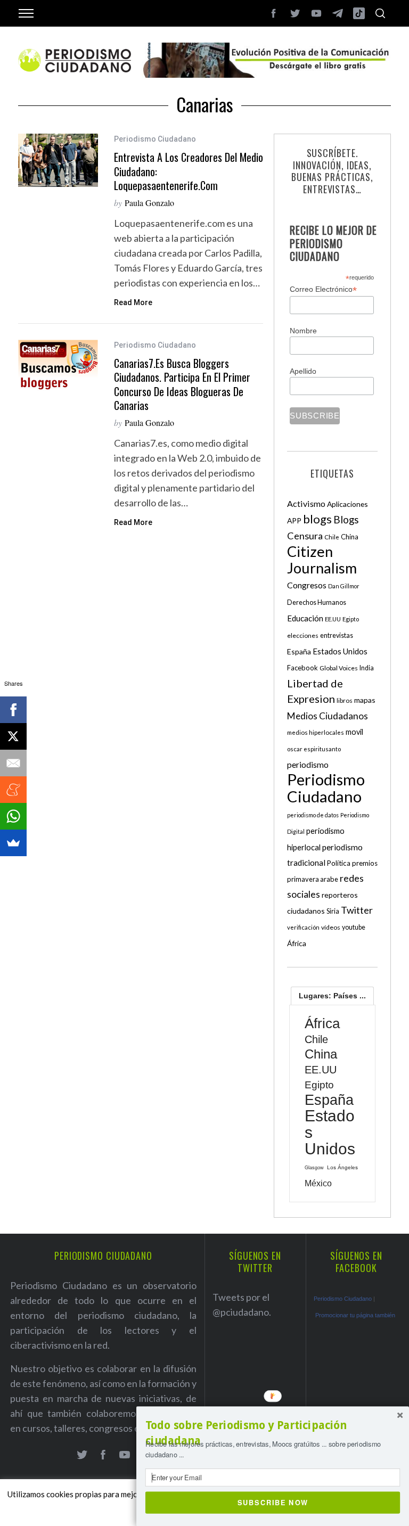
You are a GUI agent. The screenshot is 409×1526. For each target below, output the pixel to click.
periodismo (308, 764)
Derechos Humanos (316, 602)
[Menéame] (13, 789)
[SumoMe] (13, 843)
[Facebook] (13, 709)
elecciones (302, 635)
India (366, 668)
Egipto (350, 619)
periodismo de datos (313, 814)
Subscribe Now (273, 1502)
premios (365, 863)
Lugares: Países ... (332, 995)
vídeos (330, 927)
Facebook (302, 667)
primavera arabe (312, 879)
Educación (305, 618)
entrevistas (336, 635)
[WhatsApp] (13, 816)
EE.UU (333, 619)
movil (354, 731)
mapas (364, 699)
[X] (13, 736)
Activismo (306, 503)
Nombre (303, 330)
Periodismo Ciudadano (155, 139)
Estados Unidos (340, 651)
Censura (305, 536)
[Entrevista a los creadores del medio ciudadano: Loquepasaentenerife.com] (58, 160)
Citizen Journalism (322, 560)
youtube (353, 927)
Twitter (357, 910)
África (296, 943)
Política (338, 863)
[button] (272, 1433)
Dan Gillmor (343, 585)
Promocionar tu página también (355, 1315)
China (349, 536)
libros (345, 700)
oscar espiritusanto (314, 748)
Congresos (306, 585)
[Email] (13, 763)
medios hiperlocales (315, 732)
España (299, 651)
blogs (317, 519)
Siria (332, 911)
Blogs (346, 519)
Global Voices (339, 668)
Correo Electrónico (323, 289)
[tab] (332, 996)
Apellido (303, 371)
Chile (331, 536)
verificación (303, 927)
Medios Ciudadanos (327, 715)
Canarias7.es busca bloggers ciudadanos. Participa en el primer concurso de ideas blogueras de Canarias (182, 384)
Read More (133, 302)
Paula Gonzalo (149, 202)
